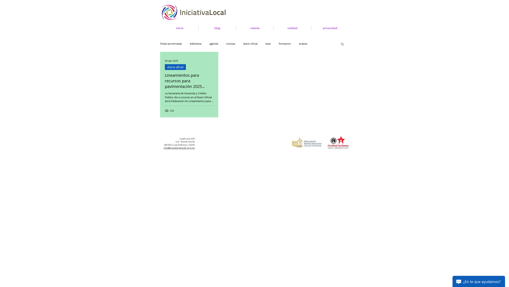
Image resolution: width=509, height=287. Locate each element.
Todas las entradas (171, 43)
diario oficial (250, 43)
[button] (342, 44)
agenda (213, 43)
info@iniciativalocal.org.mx (179, 147)
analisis (303, 43)
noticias (230, 43)
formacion (285, 43)
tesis (268, 43)
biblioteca (195, 43)
